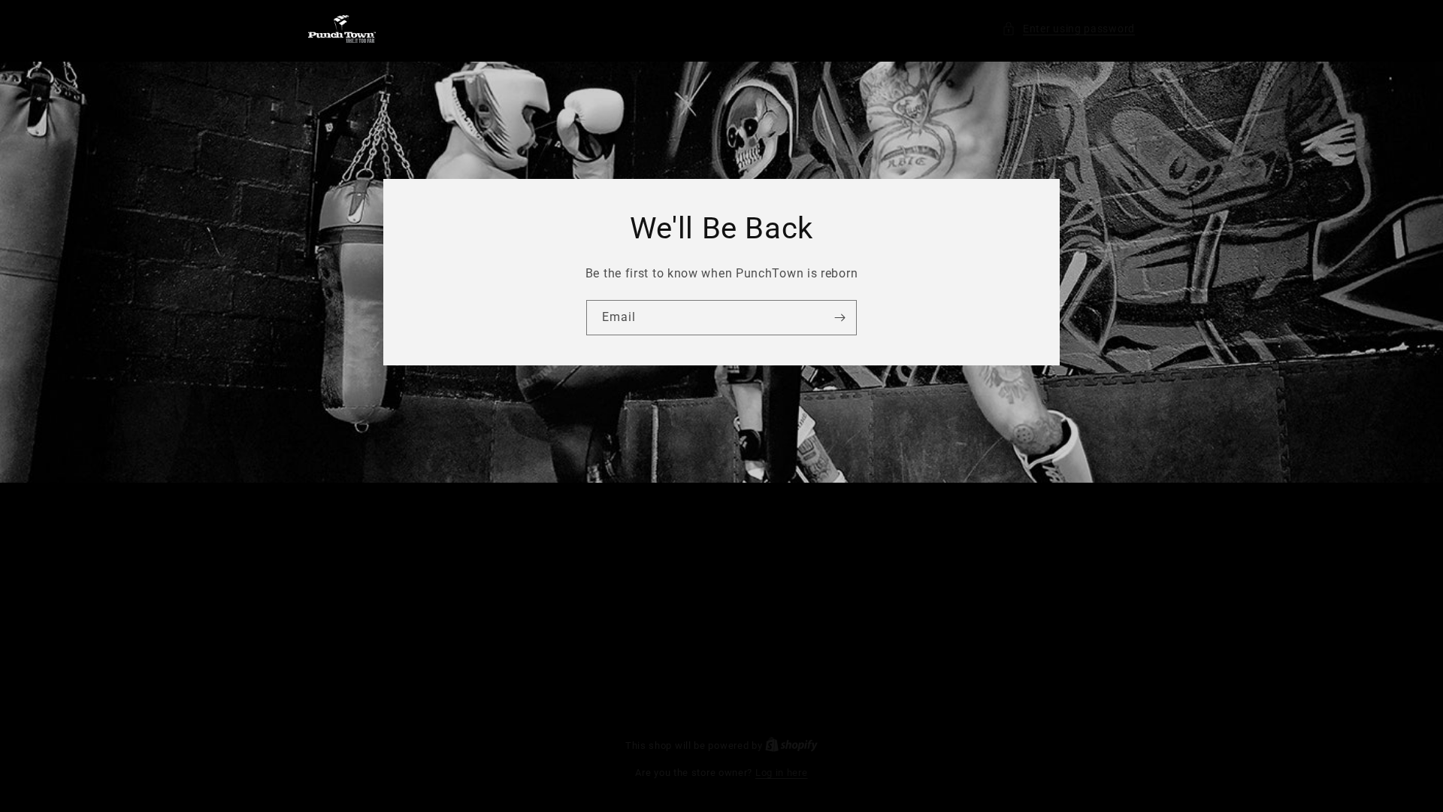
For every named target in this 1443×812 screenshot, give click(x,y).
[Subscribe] (839, 317)
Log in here (781, 772)
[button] (1068, 29)
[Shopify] (791, 745)
